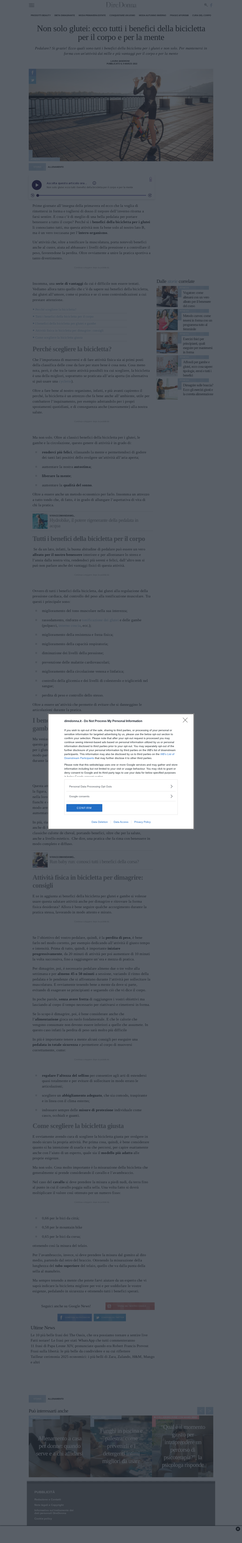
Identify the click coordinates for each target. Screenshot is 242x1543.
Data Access (121, 821)
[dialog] (121, 771)
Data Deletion (100, 821)
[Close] (186, 721)
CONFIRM (84, 807)
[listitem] (121, 786)
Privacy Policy (142, 821)
